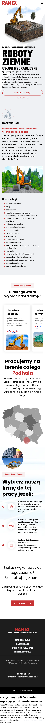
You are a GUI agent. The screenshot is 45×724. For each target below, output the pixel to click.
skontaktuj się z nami (22, 603)
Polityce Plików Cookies (32, 720)
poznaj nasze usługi (22, 93)
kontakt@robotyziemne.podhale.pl (22, 677)
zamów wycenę (22, 98)
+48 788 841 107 (22, 674)
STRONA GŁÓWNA (22, 640)
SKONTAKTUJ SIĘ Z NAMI (22, 648)
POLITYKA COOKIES (22, 652)
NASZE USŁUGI (22, 644)
